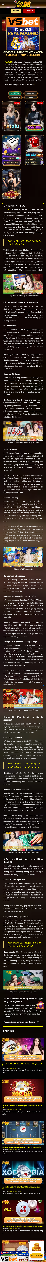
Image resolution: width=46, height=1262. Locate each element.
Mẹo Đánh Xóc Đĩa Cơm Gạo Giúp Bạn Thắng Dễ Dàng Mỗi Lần (21, 1147)
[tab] (15, 93)
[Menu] (3, 4)
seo (21, 1068)
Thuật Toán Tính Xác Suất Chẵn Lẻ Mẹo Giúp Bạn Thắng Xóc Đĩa (22, 1226)
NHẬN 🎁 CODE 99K (36, 1255)
